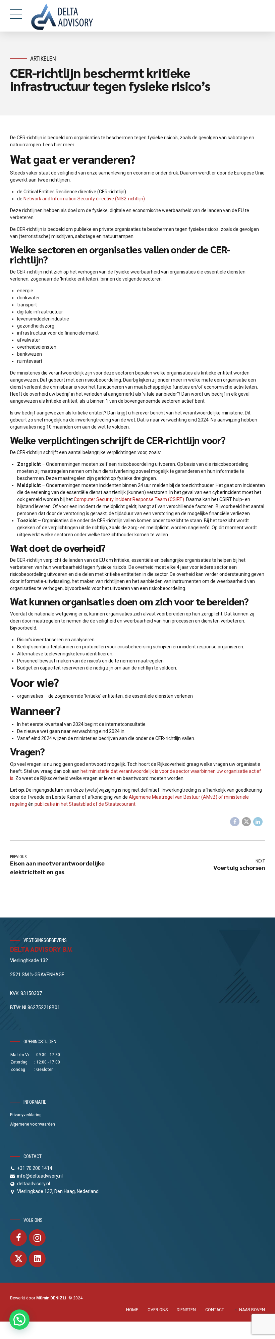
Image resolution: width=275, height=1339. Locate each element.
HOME (132, 1309)
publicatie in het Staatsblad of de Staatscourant (85, 804)
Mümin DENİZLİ (51, 1298)
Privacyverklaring (26, 1114)
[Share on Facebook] (234, 822)
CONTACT (214, 1309)
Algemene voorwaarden (32, 1124)
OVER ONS (158, 1309)
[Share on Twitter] (246, 822)
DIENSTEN (186, 1309)
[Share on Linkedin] (258, 822)
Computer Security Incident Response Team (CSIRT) (129, 499)
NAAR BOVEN (252, 1309)
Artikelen (43, 58)
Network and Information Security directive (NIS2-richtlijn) (84, 198)
